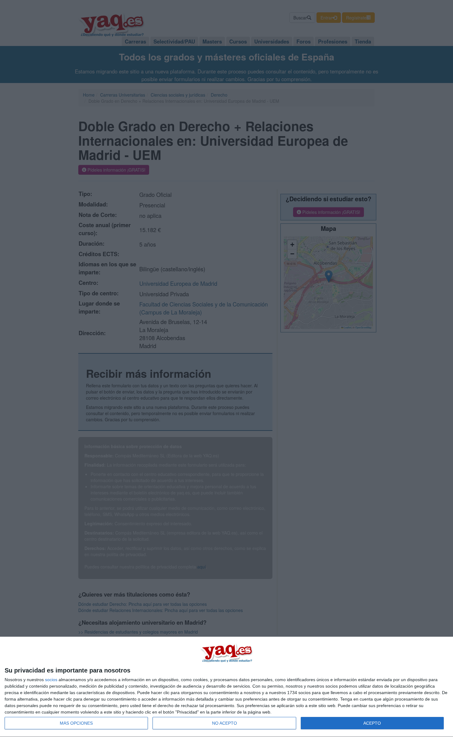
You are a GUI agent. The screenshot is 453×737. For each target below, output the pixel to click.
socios (51, 679)
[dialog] (226, 687)
